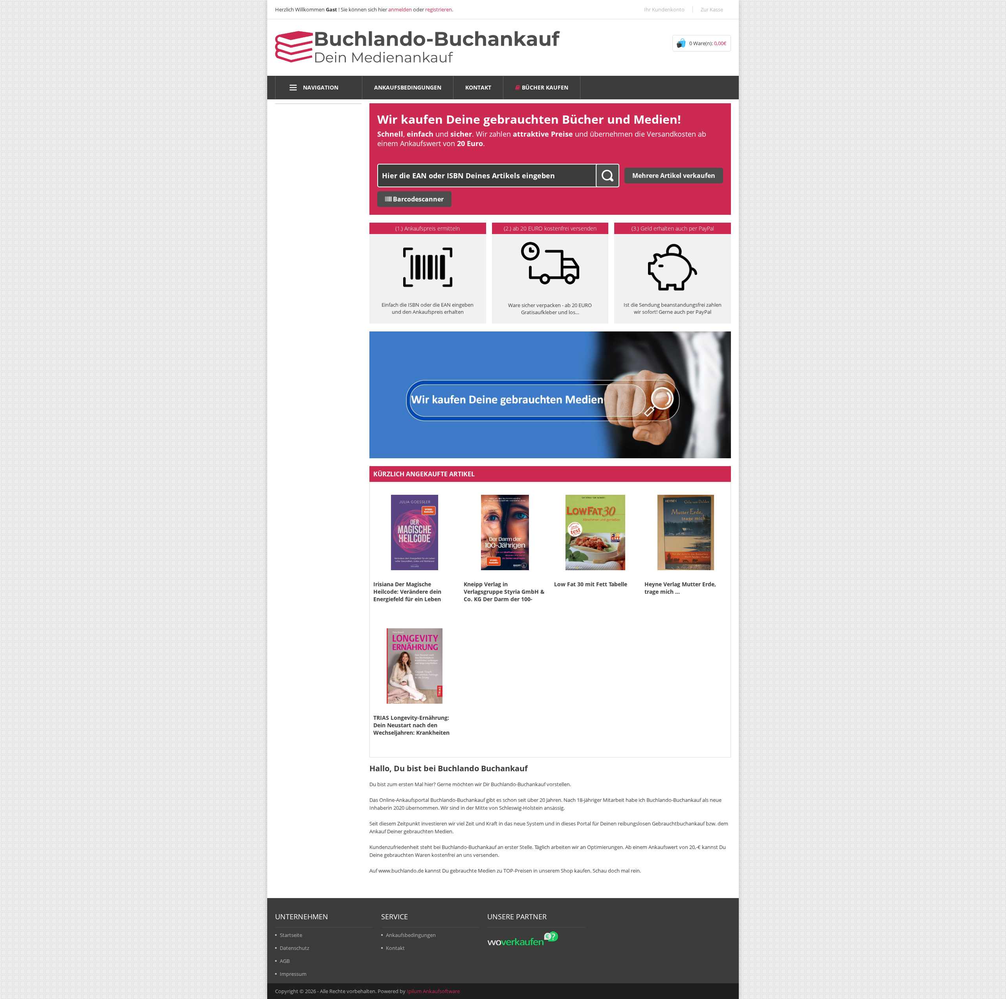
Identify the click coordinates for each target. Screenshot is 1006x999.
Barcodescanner (417, 199)
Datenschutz (294, 947)
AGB (285, 960)
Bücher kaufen (544, 87)
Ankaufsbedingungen (407, 87)
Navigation (320, 87)
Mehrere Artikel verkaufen (673, 175)
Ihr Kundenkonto (664, 9)
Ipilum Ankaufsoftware (433, 991)
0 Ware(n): (708, 43)
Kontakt (478, 87)
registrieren (438, 9)
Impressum (293, 973)
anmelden (400, 9)
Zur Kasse (712, 9)
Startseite (291, 935)
